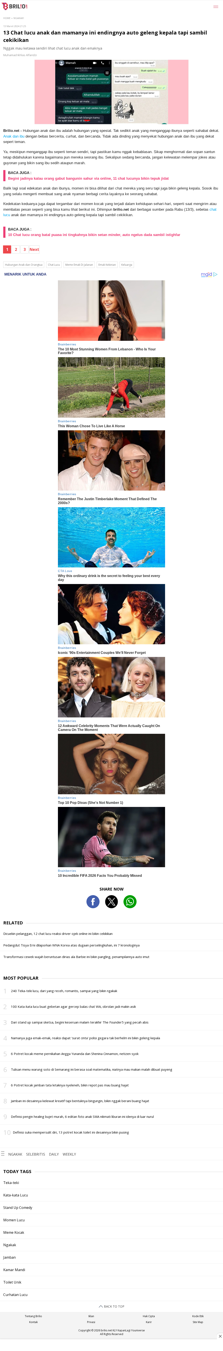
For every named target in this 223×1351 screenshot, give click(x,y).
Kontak (33, 1322)
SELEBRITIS (35, 1154)
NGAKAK (15, 1154)
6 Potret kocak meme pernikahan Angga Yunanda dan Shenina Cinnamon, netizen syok (75, 1053)
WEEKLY (69, 1154)
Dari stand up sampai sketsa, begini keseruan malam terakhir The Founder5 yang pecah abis (80, 1022)
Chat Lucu (54, 265)
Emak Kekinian (107, 265)
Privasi (91, 1322)
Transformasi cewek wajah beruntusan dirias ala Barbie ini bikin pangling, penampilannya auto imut (76, 957)
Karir (149, 1322)
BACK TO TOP (113, 1306)
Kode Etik (198, 1316)
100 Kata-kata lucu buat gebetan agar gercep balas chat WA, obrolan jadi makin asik (73, 1006)
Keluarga (126, 265)
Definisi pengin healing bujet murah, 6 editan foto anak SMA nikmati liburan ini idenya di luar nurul (82, 1116)
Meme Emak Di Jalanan (79, 265)
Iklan (91, 1316)
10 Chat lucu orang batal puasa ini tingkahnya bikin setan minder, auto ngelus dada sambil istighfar (94, 235)
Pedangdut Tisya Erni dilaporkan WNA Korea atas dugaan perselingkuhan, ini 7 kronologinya (71, 945)
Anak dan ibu (13, 136)
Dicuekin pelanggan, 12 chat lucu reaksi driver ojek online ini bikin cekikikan (58, 933)
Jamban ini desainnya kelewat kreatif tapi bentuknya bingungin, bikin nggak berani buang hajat (80, 1101)
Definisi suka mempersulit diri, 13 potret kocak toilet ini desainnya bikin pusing (71, 1132)
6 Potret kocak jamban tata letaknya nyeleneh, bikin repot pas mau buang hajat (70, 1085)
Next (34, 249)
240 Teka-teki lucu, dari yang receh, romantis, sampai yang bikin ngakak (64, 991)
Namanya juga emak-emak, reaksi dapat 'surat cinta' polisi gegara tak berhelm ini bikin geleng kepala (85, 1038)
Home (6, 18)
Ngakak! (19, 18)
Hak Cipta (149, 1316)
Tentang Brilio (33, 1316)
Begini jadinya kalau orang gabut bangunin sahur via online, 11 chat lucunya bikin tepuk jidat (88, 178)
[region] (111, 1345)
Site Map (198, 1322)
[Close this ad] (220, 1336)
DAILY (54, 1154)
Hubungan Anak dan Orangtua (23, 265)
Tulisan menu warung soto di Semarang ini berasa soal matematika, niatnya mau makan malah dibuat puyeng (91, 1069)
